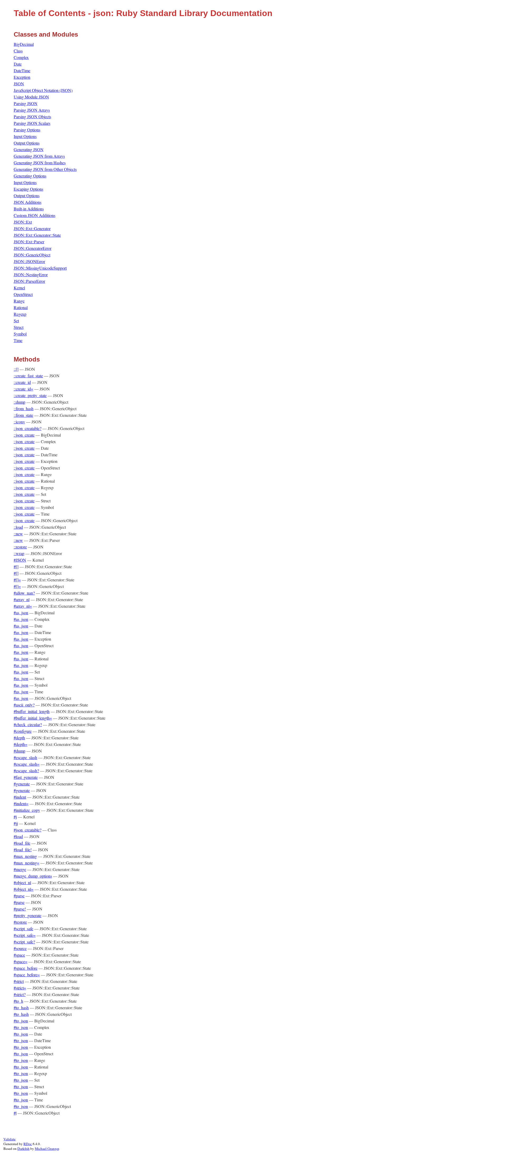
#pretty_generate (27, 915)
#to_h (18, 1001)
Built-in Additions (29, 208)
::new (18, 533)
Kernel (19, 287)
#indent (20, 797)
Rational (21, 307)
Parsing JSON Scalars (32, 123)
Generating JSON (28, 149)
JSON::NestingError (31, 274)
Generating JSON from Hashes (40, 162)
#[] (16, 566)
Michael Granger (47, 1148)
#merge (20, 869)
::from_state (23, 415)
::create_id (22, 382)
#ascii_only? (24, 704)
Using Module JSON (31, 97)
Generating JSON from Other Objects (45, 169)
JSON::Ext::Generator (32, 228)
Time (18, 340)
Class (18, 50)
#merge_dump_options (33, 876)
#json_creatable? (27, 830)
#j (15, 816)
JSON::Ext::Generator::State (37, 235)
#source (20, 948)
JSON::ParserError (29, 281)
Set (16, 320)
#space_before (25, 968)
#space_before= (27, 974)
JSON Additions (27, 202)
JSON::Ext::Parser (29, 241)
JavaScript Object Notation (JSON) (43, 90)
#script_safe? (24, 941)
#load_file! (23, 849)
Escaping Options (28, 189)
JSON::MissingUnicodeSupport (40, 268)
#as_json (21, 612)
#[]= (17, 579)
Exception (22, 77)
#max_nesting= (26, 862)
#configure (23, 731)
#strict (19, 981)
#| (15, 1113)
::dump (19, 402)
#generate (22, 783)
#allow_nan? (24, 593)
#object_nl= (23, 889)
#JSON (20, 560)
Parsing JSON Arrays (32, 110)
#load (18, 836)
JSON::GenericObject (32, 255)
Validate (9, 1139)
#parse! (20, 909)
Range (19, 301)
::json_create (24, 435)
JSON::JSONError (29, 261)
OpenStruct (23, 294)
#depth (19, 737)
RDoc (27, 1143)
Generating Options (30, 176)
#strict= (20, 988)
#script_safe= (25, 935)
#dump (19, 751)
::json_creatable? (27, 428)
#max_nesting (25, 856)
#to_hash (21, 1007)
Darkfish (23, 1148)
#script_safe (23, 928)
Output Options (27, 143)
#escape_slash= (27, 764)
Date (18, 64)
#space (19, 955)
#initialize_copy (27, 810)
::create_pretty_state (30, 395)
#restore (20, 922)
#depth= (20, 744)
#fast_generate (26, 777)
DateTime (22, 70)
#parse (19, 895)
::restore (20, 547)
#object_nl (22, 882)
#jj (16, 823)
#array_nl (22, 599)
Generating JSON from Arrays (39, 156)
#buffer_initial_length (32, 711)
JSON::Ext (23, 222)
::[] (16, 369)
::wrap (19, 553)
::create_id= (23, 389)
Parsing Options (27, 129)
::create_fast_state (28, 375)
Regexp (20, 314)
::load (18, 527)
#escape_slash (25, 757)
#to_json (21, 1020)
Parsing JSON (25, 103)
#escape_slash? (26, 770)
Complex (21, 57)
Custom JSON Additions (34, 215)
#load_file (22, 843)
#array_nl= (23, 606)
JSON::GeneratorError (32, 248)
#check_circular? (28, 724)
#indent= (21, 803)
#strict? (20, 994)
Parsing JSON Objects (32, 116)
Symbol (20, 333)
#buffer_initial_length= (33, 718)
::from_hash (23, 408)
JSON (19, 83)
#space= (20, 961)
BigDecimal (24, 44)
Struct (18, 327)
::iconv (19, 421)
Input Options (25, 136)
